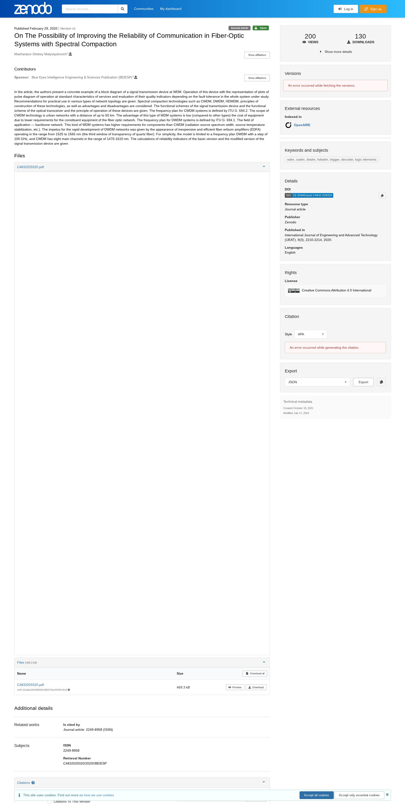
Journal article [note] (239, 28)
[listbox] (310, 334)
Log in (348, 9)
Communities (144, 9)
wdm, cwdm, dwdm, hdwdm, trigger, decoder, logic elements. (332, 159)
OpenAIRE (302, 125)
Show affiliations (257, 55)
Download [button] (258, 687)
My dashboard (170, 9)
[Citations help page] (33, 783)
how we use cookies (99, 795)
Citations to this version (72, 801)
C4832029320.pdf (30, 685)
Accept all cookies (316, 795)
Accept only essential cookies (359, 795)
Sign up (375, 9)
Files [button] (27, 662)
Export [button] (363, 382)
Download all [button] (256, 673)
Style (288, 334)
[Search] (123, 8)
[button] (142, 167)
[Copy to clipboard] (382, 195)
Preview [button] (236, 687)
